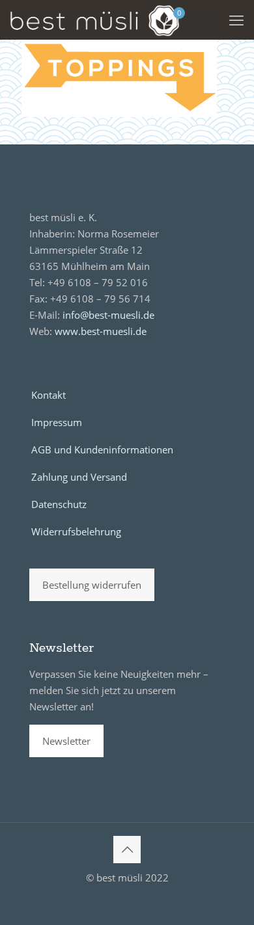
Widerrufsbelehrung (76, 531)
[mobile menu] (236, 19)
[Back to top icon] (127, 849)
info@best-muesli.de (108, 314)
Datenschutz (59, 504)
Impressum (56, 422)
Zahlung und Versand (79, 476)
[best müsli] (95, 19)
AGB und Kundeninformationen (102, 449)
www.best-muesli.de (101, 331)
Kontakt (48, 394)
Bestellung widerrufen (91, 584)
